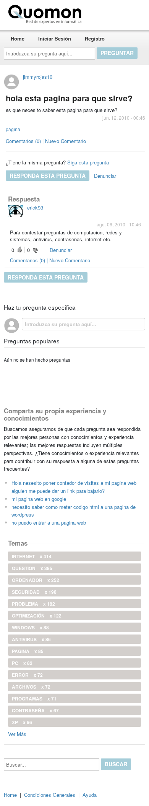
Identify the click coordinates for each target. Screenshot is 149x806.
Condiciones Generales (49, 794)
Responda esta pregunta (48, 175)
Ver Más (17, 733)
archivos (31, 686)
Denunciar (105, 175)
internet (32, 556)
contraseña (35, 710)
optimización (37, 615)
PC (22, 663)
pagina (13, 129)
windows (30, 627)
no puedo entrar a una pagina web (48, 522)
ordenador (35, 580)
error (27, 674)
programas (34, 698)
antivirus (31, 639)
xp (22, 722)
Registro (95, 38)
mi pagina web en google (38, 498)
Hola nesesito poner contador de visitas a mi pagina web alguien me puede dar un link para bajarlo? (73, 486)
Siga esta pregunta (88, 162)
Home (17, 38)
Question (32, 568)
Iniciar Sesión (54, 38)
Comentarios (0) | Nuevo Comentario (46, 141)
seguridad (34, 591)
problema (33, 603)
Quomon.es (108, 12)
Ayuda (90, 794)
